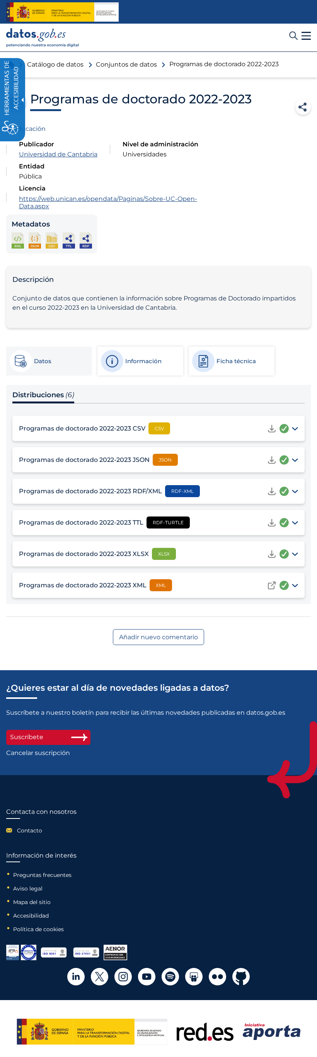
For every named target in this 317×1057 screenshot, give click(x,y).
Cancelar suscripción (38, 753)
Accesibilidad (31, 915)
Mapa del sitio (32, 902)
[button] (306, 36)
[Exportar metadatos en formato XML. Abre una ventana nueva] (18, 240)
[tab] (48, 361)
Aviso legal (28, 888)
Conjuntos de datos (126, 64)
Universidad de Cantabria (58, 154)
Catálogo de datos (55, 64)
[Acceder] (271, 585)
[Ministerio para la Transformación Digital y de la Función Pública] (62, 12)
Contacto (29, 830)
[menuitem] (41, 830)
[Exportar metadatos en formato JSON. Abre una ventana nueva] (35, 240)
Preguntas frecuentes (42, 875)
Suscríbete (26, 737)
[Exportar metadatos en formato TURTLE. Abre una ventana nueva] (69, 240)
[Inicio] (42, 37)
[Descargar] (271, 428)
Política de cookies (38, 929)
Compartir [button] (303, 107)
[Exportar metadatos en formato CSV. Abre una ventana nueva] (52, 240)
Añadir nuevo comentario (158, 637)
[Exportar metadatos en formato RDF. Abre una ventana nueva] (86, 240)
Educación (29, 128)
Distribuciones (43, 395)
